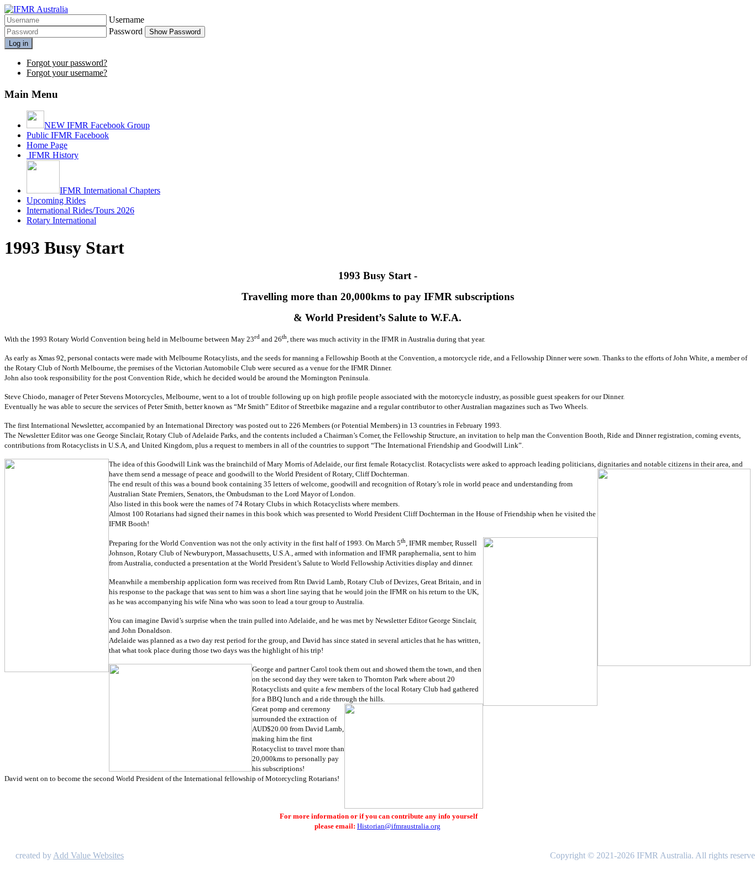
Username (126, 19)
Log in (18, 43)
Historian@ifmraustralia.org (399, 826)
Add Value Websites (88, 855)
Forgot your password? (67, 62)
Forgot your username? (67, 72)
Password (126, 31)
